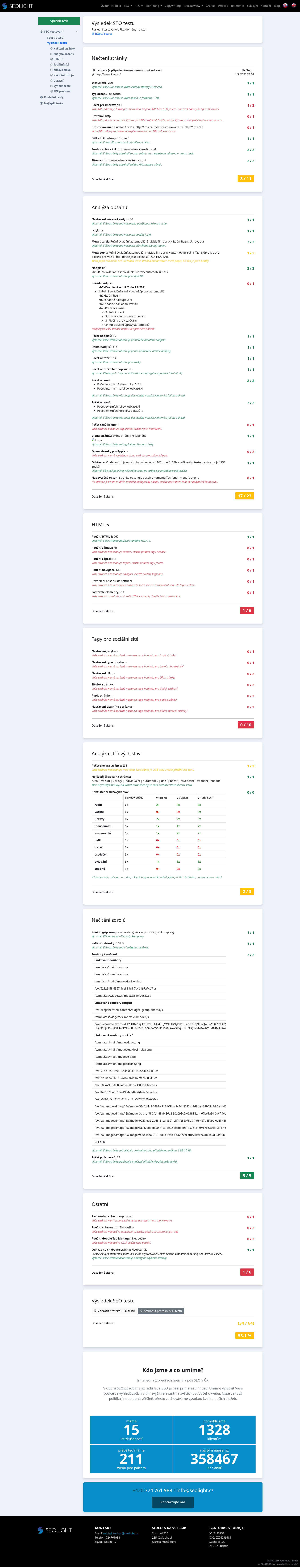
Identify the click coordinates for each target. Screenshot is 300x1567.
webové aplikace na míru (286, 1564)
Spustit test (59, 21)
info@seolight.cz (195, 1490)
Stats (295, 1560)
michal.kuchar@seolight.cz (120, 1533)
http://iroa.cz (103, 34)
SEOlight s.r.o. (282, 1560)
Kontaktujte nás (173, 1502)
